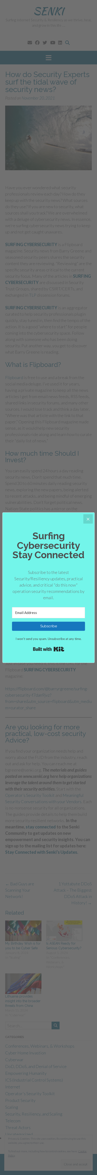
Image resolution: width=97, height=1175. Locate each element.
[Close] (88, 519)
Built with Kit (48, 649)
